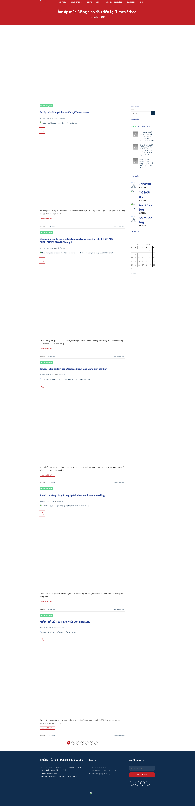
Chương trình (76, 2)
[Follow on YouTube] (148, 783)
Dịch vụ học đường (94, 2)
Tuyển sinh (131, 2)
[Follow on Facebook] (132, 783)
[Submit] (153, 113)
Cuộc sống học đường (114, 2)
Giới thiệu (62, 2)
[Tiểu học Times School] (47, 6)
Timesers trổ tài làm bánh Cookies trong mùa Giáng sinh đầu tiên (73, 368)
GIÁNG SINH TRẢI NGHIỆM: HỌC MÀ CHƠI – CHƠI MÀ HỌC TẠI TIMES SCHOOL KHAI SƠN (147, 136)
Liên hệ (142, 2)
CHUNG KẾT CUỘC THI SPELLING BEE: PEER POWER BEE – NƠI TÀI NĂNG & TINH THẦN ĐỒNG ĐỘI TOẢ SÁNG (146, 150)
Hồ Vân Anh (61, 118)
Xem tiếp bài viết (47, 218)
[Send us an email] (137, 783)
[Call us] (142, 783)
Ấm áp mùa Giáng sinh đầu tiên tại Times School (64, 112)
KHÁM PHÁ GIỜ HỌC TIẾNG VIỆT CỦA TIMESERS (65, 621)
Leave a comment (119, 226)
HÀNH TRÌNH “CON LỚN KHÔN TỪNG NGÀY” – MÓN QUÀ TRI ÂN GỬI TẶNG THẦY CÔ (146, 163)
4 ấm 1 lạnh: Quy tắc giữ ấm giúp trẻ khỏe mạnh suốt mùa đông (72, 495)
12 (91, 743)
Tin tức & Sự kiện (46, 106)
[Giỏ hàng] (60, 5)
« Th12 (133, 274)
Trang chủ (94, 17)
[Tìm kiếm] (149, 2)
